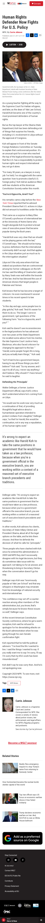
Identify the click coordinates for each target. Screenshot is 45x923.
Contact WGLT (10, 871)
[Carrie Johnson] (7, 704)
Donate (37, 4)
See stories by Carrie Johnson (29, 729)
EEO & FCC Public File (13, 876)
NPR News (14, 683)
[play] (3, 920)
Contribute (9, 881)
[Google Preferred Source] (22, 838)
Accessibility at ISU (12, 891)
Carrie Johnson (16, 32)
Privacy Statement (12, 886)
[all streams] (42, 920)
